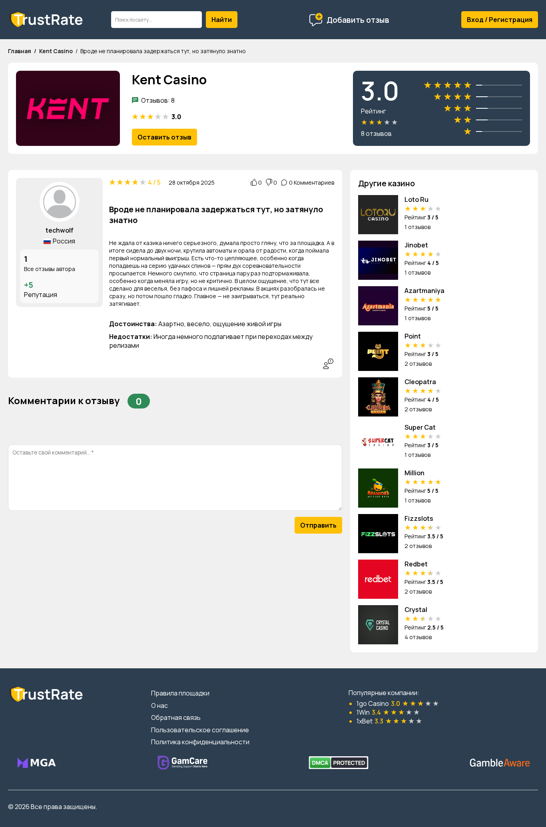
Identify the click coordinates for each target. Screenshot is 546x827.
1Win (363, 712)
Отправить (318, 525)
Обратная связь (176, 717)
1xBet (365, 721)
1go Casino (373, 703)
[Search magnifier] (221, 19)
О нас (159, 705)
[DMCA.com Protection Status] (339, 762)
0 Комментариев (311, 182)
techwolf (60, 230)
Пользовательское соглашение (200, 729)
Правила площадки (180, 693)
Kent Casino (56, 51)
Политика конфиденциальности (200, 741)
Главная (19, 51)
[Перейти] (36, 762)
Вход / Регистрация (499, 19)
